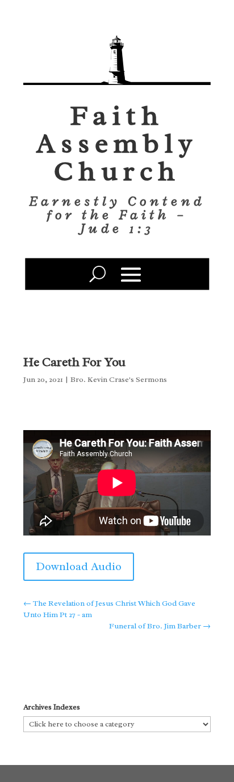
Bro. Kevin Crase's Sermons (118, 379)
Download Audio (79, 566)
